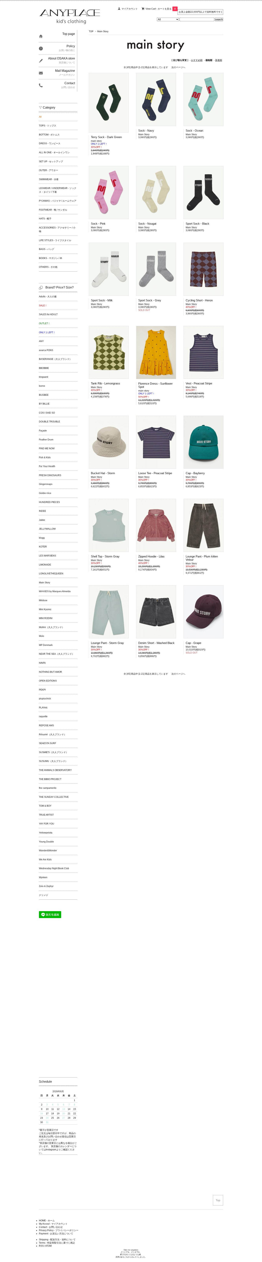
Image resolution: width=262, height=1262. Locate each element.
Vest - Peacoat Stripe (199, 383)
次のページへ (178, 67)
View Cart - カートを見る (161, 8)
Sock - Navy (146, 130)
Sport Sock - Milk (102, 300)
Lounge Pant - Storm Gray (107, 643)
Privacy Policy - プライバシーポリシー (58, 1230)
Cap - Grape (193, 643)
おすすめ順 (197, 60)
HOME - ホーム (47, 1220)
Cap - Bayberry (195, 473)
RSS (41, 1246)
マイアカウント (130, 8)
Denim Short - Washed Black (156, 643)
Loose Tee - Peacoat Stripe (155, 473)
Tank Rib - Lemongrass (105, 383)
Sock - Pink (98, 223)
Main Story (102, 31)
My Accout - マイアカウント (53, 1223)
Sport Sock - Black (197, 223)
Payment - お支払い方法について (56, 1233)
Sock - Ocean (194, 130)
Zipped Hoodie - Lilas (151, 556)
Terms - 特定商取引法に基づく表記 (57, 1242)
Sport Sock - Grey (149, 300)
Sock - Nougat (147, 223)
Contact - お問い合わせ (51, 1227)
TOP (91, 31)
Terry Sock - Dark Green (106, 137)
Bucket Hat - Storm (103, 473)
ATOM (48, 1246)
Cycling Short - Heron (199, 300)
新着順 (218, 60)
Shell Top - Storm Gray (105, 556)
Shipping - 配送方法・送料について (57, 1239)
